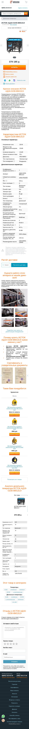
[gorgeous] (16, 644)
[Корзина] (26, 2)
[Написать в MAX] (14, 80)
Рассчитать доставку (19, 265)
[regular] (10, 644)
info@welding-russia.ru (11, 71)
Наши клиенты (14, 690)
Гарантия (14, 684)
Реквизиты (14, 703)
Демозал (14, 709)
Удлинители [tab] (14, 392)
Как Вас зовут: (7, 647)
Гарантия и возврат (14, 706)
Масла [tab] (14, 396)
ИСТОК (8, 592)
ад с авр (14, 602)
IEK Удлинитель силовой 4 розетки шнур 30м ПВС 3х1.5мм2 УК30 (14, 447)
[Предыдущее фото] (1, 45)
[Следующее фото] (27, 45)
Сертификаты (14, 687)
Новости (14, 693)
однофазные (13, 589)
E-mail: (5, 654)
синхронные (21, 599)
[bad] (5, 644)
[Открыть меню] (2, 2)
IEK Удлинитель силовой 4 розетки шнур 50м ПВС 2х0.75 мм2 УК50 (14, 467)
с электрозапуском (17, 592)
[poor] (8, 644)
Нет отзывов (13, 24)
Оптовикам (14, 696)
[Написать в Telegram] (5, 80)
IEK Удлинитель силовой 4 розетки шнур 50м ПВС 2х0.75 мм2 (14, 409)
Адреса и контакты (22, 8)
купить (14, 67)
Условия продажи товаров (14, 721)
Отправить (14, 661)
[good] (13, 644)
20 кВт (6, 589)
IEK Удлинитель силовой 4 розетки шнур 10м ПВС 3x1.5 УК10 (14, 428)
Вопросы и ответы (14, 700)
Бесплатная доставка (14, 681)
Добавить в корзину (14, 415)
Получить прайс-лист (11, 76)
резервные (22, 589)
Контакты (14, 712)
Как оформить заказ (14, 718)
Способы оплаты (14, 715)
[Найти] (26, 13)
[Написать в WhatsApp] (9, 80)
